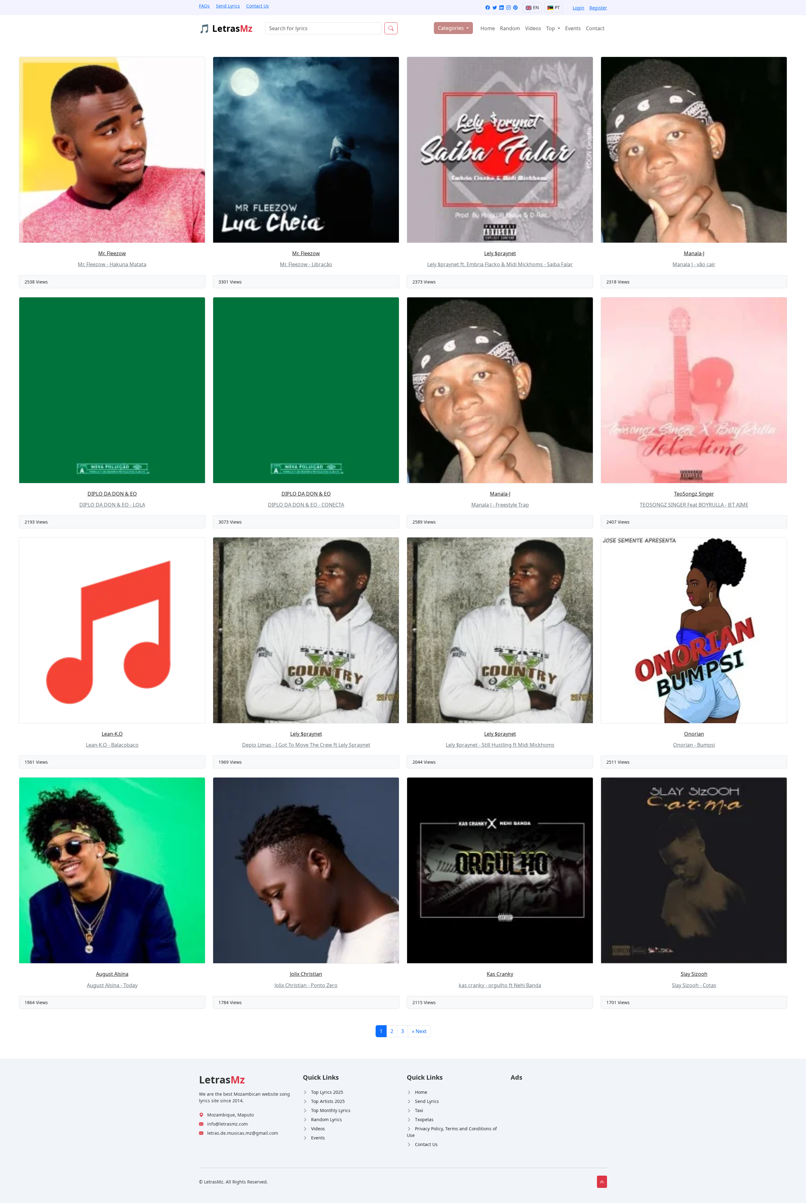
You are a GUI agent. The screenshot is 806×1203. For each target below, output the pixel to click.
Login (578, 8)
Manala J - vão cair (694, 264)
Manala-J (694, 253)
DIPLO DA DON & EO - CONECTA (306, 504)
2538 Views (36, 282)
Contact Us (257, 6)
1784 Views (230, 1002)
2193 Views (36, 522)
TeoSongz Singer (694, 493)
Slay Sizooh (694, 973)
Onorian (694, 733)
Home (487, 28)
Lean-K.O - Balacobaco (112, 744)
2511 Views (618, 762)
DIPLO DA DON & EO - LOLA (112, 504)
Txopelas (424, 1119)
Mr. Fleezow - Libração (306, 264)
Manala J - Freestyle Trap (500, 504)
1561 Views (36, 762)
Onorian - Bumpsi (694, 744)
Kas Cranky (500, 973)
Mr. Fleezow (112, 253)
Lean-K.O (112, 733)
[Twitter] (494, 7)
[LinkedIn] (501, 7)
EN (535, 7)
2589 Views (424, 522)
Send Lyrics (228, 6)
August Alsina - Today (112, 985)
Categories (451, 28)
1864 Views (36, 1002)
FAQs (204, 6)
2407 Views (618, 522)
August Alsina (112, 973)
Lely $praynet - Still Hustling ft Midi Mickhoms (500, 744)
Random (510, 28)
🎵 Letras (226, 28)
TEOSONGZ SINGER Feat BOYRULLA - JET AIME (694, 504)
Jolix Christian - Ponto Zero (306, 985)
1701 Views (618, 1002)
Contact (595, 28)
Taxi (419, 1110)
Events (573, 28)
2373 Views (424, 282)
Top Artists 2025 (328, 1101)
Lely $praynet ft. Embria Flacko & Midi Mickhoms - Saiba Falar (500, 264)
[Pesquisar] (391, 28)
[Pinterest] (515, 7)
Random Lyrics (326, 1119)
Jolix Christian (306, 973)
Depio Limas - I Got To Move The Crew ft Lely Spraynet (306, 744)
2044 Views (424, 762)
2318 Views (618, 282)
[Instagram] (508, 7)
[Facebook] (487, 7)
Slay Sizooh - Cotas (694, 985)
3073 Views (230, 522)
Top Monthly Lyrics (330, 1110)
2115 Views (424, 1002)
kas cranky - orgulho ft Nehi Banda (500, 985)
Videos (533, 28)
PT (556, 7)
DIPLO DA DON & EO (112, 493)
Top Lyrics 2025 (327, 1092)
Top (551, 28)
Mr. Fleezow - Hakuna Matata (112, 264)
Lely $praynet (500, 253)
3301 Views (230, 282)
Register (598, 8)
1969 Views (230, 762)
